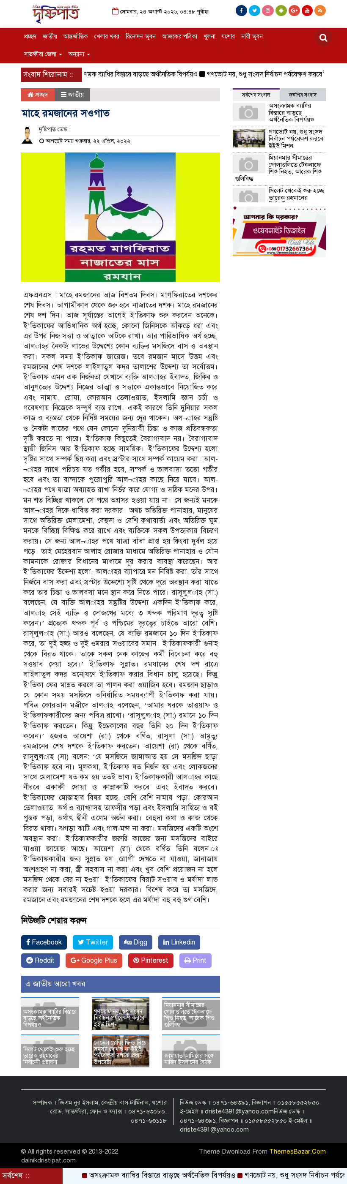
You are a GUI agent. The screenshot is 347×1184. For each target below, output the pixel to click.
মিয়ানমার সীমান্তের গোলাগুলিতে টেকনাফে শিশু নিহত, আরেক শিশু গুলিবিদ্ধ (189, 1015)
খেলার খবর (106, 36)
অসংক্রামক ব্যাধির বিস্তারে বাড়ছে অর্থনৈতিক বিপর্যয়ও (118, 74)
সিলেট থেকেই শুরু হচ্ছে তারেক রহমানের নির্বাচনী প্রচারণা (49, 1056)
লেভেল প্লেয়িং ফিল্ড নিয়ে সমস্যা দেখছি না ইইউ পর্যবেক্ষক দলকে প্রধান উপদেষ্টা (120, 1052)
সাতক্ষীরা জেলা (41, 54)
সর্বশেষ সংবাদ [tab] (256, 95)
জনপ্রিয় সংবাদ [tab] (303, 95)
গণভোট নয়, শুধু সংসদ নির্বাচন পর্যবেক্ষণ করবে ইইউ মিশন (263, 74)
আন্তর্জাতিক (75, 36)
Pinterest (153, 960)
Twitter (96, 942)
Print (199, 960)
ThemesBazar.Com (297, 1151)
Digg (139, 942)
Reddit (44, 960)
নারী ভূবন (252, 36)
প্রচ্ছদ (30, 36)
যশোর (228, 36)
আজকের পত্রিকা (179, 36)
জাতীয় (50, 36)
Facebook (46, 942)
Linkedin (182, 942)
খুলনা (209, 36)
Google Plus (98, 960)
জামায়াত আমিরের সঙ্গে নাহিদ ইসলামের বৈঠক (189, 1059)
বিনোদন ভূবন (141, 36)
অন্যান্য (77, 54)
